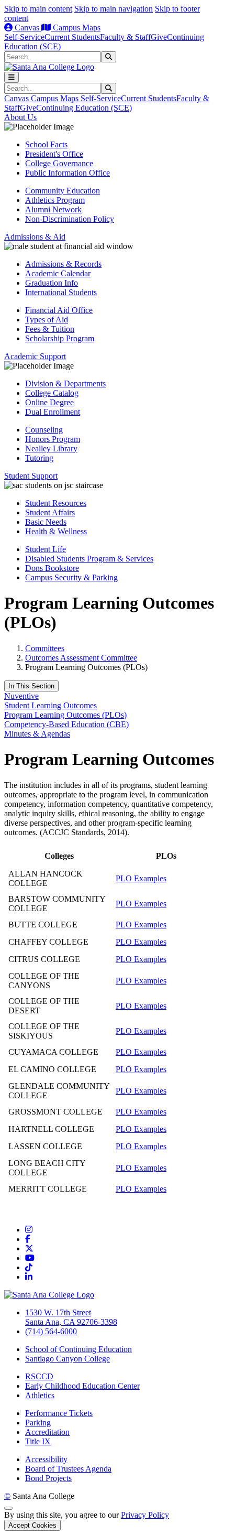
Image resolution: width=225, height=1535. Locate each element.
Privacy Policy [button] (145, 1514)
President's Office (54, 153)
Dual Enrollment (52, 411)
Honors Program (52, 439)
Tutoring (39, 457)
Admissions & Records (63, 264)
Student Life (45, 549)
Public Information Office (67, 172)
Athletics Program (55, 200)
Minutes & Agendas (37, 733)
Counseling (44, 429)
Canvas (27, 27)
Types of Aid (46, 319)
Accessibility (46, 1459)
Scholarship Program (59, 338)
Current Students (72, 37)
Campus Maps (75, 27)
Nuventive (21, 695)
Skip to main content (38, 8)
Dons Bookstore (52, 568)
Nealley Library (51, 448)
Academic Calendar (58, 273)
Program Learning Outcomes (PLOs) (65, 714)
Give (159, 37)
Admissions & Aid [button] (34, 236)
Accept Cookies (32, 1525)
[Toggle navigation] (11, 77)
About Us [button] (20, 117)
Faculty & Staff (125, 37)
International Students (61, 292)
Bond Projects (48, 1478)
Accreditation (47, 1432)
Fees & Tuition (49, 329)
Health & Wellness (56, 531)
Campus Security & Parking (71, 577)
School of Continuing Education (78, 1349)
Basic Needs (45, 521)
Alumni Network (53, 209)
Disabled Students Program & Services (89, 558)
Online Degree (49, 402)
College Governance (59, 163)
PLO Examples (141, 878)
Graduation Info (51, 282)
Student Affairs (50, 512)
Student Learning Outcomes (50, 705)
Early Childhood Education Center (82, 1385)
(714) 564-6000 (51, 1331)
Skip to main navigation (113, 8)
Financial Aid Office (59, 310)
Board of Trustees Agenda (68, 1468)
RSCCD (39, 1376)
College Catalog (51, 392)
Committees (44, 648)
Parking (38, 1422)
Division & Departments (65, 383)
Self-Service (24, 37)
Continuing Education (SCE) (84, 107)
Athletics (39, 1395)
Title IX (38, 1441)
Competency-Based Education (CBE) (66, 724)
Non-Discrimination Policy (69, 218)
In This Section (31, 686)
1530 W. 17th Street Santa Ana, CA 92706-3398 (71, 1317)
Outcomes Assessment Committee (81, 657)
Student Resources (55, 503)
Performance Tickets (59, 1413)
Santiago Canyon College (67, 1358)
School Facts (46, 144)
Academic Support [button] (35, 356)
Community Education (62, 190)
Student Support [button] (31, 475)
